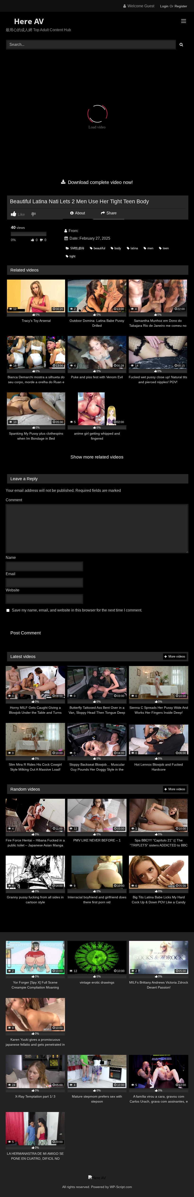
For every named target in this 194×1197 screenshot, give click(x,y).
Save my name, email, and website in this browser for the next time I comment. (77, 610)
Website (12, 590)
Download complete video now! (99, 182)
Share (111, 213)
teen (166, 248)
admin (84, 231)
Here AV (28, 21)
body (118, 248)
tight (72, 256)
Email (12, 574)
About (79, 213)
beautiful (99, 248)
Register (181, 6)
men (150, 248)
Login (164, 6)
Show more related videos (97, 456)
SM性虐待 (77, 248)
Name (12, 558)
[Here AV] (97, 1178)
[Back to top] (179, 1183)
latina (134, 248)
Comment (14, 500)
